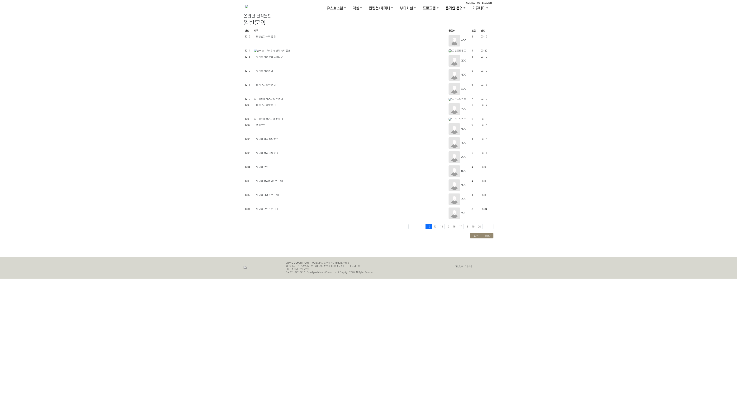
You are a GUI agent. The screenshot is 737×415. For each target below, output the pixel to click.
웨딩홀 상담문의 (264, 71)
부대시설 (406, 8)
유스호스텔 (335, 8)
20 (479, 226)
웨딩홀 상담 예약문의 (267, 153)
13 (435, 226)
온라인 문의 (454, 8)
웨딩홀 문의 (262, 167)
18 (466, 226)
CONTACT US (473, 3)
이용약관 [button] (468, 266)
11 (422, 226)
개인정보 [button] (459, 266)
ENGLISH (487, 3)
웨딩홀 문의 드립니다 (267, 209)
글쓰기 (488, 235)
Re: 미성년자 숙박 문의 (279, 50)
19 (473, 226)
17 (460, 226)
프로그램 (429, 8)
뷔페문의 (260, 125)
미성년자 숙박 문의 (266, 36)
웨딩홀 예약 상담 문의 (267, 139)
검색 (476, 235)
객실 (356, 8)
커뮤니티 (478, 8)
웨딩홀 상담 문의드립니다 (269, 57)
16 (454, 226)
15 (447, 226)
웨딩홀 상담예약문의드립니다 (271, 181)
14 (441, 226)
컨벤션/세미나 (379, 8)
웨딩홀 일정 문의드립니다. (269, 195)
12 (428, 226)
